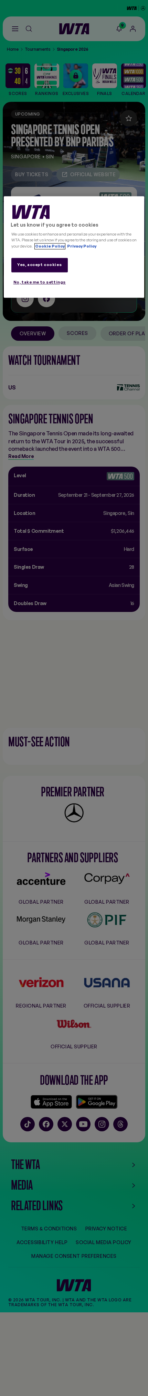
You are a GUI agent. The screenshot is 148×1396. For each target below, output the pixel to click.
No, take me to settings (39, 282)
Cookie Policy (50, 246)
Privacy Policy (81, 246)
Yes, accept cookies (39, 264)
